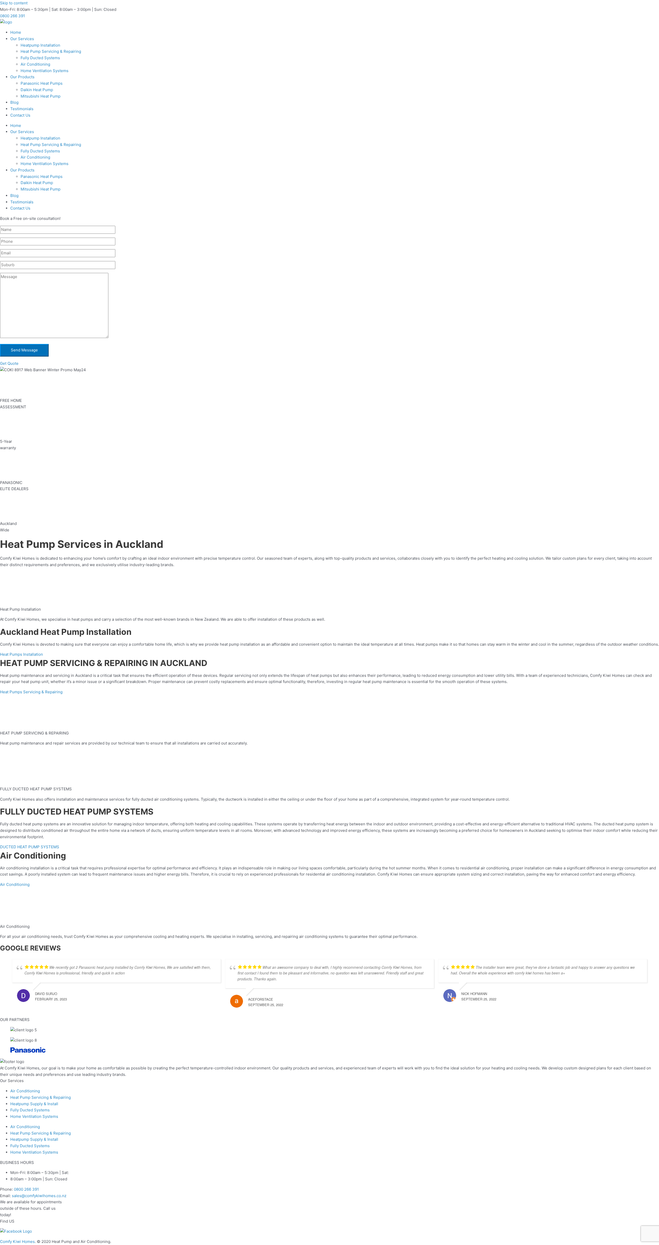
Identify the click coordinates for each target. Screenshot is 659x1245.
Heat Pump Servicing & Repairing (51, 51)
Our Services (22, 38)
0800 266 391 (26, 1189)
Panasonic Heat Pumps (42, 83)
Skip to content (14, 3)
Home (15, 32)
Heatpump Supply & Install (34, 1103)
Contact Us (20, 115)
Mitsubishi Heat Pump (40, 96)
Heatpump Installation (40, 45)
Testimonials (21, 108)
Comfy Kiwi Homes (17, 1241)
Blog (14, 102)
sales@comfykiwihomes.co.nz (39, 1195)
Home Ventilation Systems (44, 70)
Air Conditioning (35, 64)
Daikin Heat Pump (37, 89)
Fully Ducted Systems (40, 57)
